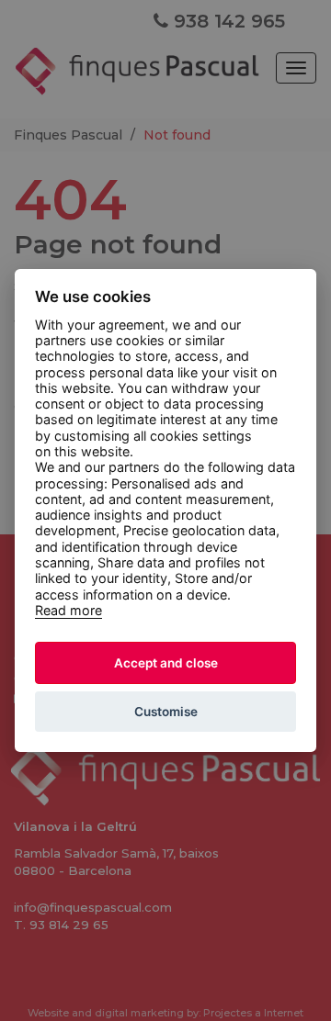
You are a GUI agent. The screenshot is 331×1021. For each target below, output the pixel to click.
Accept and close (166, 663)
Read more (68, 610)
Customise (166, 711)
